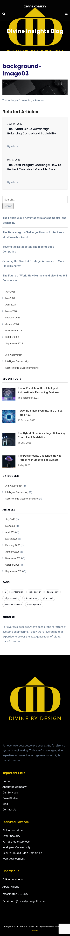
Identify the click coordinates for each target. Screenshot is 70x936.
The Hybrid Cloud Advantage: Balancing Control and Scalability (34, 220)
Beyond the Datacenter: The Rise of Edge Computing (28, 249)
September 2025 (14, 343)
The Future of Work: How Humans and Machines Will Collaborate (34, 278)
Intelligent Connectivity (17, 361)
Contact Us (9, 809)
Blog (5, 803)
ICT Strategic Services (16, 841)
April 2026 (10, 304)
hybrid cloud (47, 598)
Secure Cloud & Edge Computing (22, 368)
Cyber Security (11, 836)
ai (5, 592)
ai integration (17, 592)
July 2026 (10, 291)
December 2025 (13, 330)
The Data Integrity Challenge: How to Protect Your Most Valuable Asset (33, 235)
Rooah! (35, 930)
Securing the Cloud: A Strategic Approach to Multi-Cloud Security (33, 263)
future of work (30, 598)
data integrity (52, 592)
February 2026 (12, 317)
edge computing (12, 598)
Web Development (13, 858)
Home (6, 781)
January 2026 (12, 324)
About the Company (14, 786)
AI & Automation (13, 355)
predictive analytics (13, 604)
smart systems (34, 604)
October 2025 (12, 337)
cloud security (34, 592)
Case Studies (10, 798)
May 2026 (10, 298)
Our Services (10, 792)
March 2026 (11, 311)
